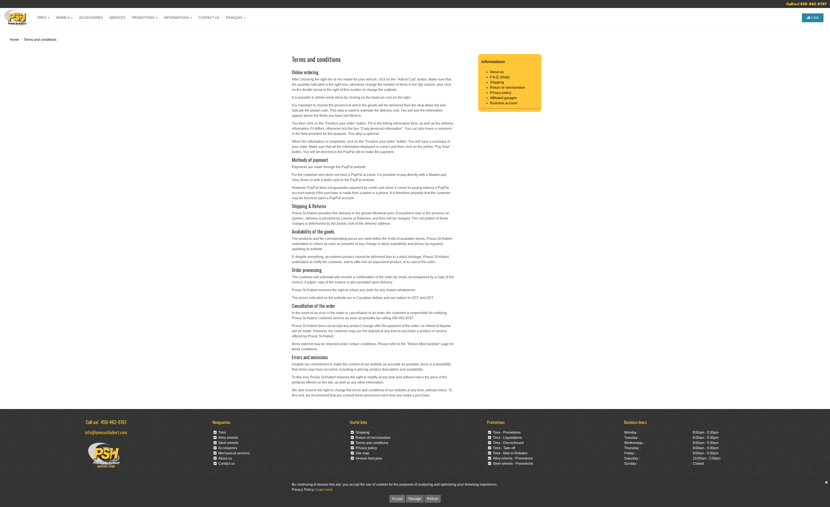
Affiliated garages (503, 98)
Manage (415, 499)
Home (14, 39)
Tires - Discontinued (507, 443)
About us (497, 72)
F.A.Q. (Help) (500, 77)
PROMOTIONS (143, 17)
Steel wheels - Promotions (512, 463)
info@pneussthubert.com (106, 432)
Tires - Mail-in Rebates (509, 453)
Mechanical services (233, 453)
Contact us (226, 463)
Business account (503, 103)
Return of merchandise (507, 87)
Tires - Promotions (506, 432)
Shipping (497, 82)
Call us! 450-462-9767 (806, 3)
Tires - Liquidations (506, 437)
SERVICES (117, 17)
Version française (368, 458)
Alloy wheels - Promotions (512, 458)
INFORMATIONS (177, 17)
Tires (221, 432)
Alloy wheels (227, 437)
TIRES (42, 17)
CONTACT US (208, 17)
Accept (397, 499)
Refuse (432, 499)
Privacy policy (500, 93)
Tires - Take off (503, 448)
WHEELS (63, 17)
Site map (361, 453)
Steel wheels (227, 443)
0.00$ (814, 17)
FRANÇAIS (234, 17)
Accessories (227, 448)
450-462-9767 (114, 421)
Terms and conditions (40, 39)
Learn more (324, 489)
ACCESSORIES (91, 17)
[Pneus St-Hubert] (16, 17)
